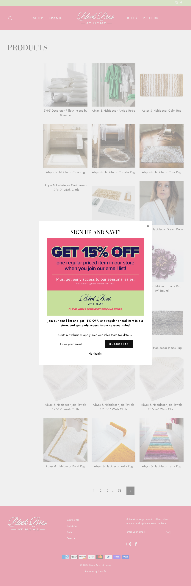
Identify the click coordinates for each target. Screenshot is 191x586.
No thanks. (95, 353)
